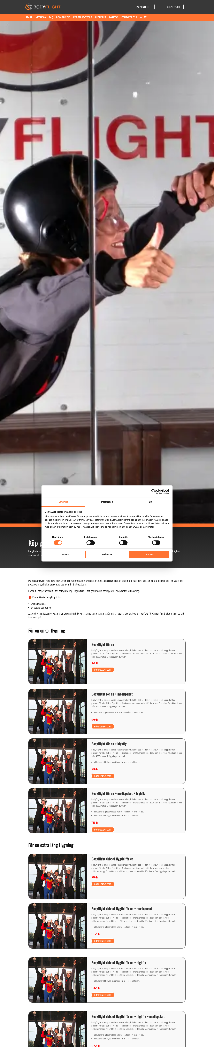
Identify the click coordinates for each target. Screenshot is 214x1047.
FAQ (51, 17)
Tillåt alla (148, 554)
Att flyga (41, 17)
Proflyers (100, 17)
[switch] (90, 543)
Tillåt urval (107, 554)
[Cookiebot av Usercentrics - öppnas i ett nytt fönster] (156, 491)
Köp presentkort (82, 17)
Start (29, 17)
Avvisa (65, 554)
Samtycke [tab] (63, 501)
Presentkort (144, 7)
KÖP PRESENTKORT (102, 669)
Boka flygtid (174, 7)
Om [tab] (150, 501)
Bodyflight (33, 551)
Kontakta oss (129, 17)
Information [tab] (107, 501)
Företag (114, 17)
